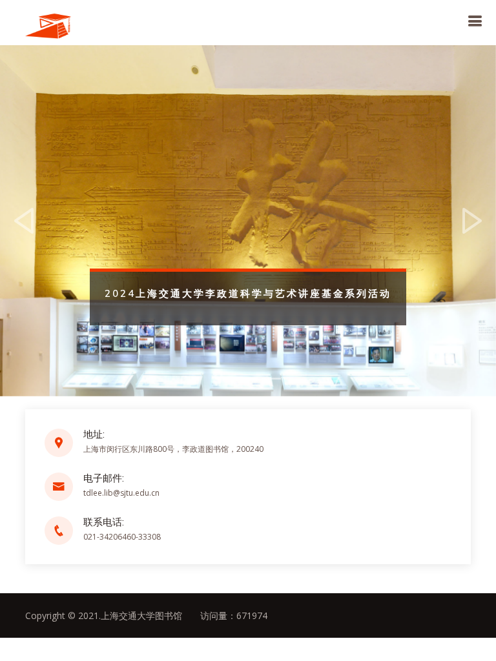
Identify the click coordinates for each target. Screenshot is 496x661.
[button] (25, 220)
